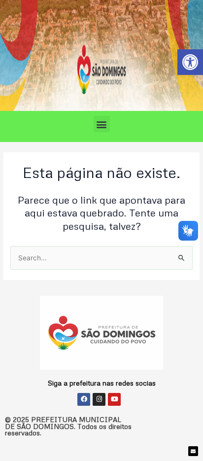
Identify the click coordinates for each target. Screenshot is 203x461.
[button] (102, 124)
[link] (190, 62)
